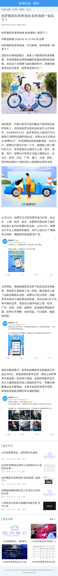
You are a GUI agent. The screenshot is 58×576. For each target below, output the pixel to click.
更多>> (53, 519)
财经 (36, 3)
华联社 (41, 570)
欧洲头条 (25, 3)
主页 (15, 9)
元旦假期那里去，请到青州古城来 (19, 452)
